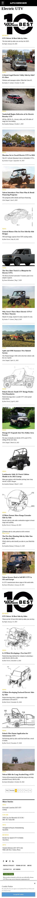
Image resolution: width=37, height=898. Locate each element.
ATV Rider (16, 869)
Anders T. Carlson (9, 83)
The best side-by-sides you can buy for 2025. (15, 41)
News (4, 72)
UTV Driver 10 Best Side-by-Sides (14, 38)
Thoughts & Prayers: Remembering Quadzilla (13, 829)
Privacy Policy (8, 865)
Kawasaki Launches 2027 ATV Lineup (11, 808)
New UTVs (5, 533)
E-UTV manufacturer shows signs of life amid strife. (18, 582)
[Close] (35, 883)
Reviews (5, 35)
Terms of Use (21, 865)
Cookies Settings (8, 874)
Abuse (29, 865)
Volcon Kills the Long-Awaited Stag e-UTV (18, 774)
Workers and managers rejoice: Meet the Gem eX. (17, 80)
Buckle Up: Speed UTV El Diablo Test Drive (12, 839)
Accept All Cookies (18, 894)
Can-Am (5, 815)
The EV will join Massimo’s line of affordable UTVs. (18, 158)
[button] (3, 861)
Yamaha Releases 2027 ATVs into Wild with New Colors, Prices (12, 849)
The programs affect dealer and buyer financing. (16, 197)
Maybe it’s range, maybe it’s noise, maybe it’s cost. (17, 317)
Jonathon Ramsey (8, 124)
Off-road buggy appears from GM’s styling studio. (17, 236)
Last (30, 790)
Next (26, 790)
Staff (5, 44)
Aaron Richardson (9, 280)
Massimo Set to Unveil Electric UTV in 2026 (18, 155)
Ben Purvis (7, 239)
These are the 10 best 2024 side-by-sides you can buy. (18, 619)
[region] (18, 889)
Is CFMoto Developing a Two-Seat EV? (16, 653)
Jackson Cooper (8, 160)
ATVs (4, 804)
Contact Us (7, 869)
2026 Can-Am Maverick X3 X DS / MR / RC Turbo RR (13, 818)
